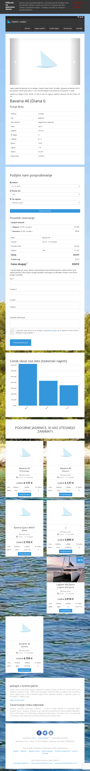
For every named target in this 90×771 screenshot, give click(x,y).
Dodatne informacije (17, 317)
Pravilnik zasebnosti (62, 751)
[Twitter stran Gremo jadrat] (45, 733)
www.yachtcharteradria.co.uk (66, 763)
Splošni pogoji (47, 751)
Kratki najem (54, 28)
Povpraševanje (24, 494)
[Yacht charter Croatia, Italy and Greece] (80, 17)
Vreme (74, 751)
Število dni (15, 191)
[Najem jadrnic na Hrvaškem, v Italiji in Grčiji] (78, 17)
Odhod (14, 182)
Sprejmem (78, 3)
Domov (27, 28)
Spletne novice (34, 751)
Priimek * (13, 289)
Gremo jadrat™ (43, 738)
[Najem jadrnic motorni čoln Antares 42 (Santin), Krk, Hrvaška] (24, 629)
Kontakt (79, 28)
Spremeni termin (45, 211)
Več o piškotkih (77, 6)
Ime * (12, 279)
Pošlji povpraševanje (20, 342)
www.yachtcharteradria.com (41, 763)
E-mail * (13, 300)
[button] (15, 61)
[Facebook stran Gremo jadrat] (39, 733)
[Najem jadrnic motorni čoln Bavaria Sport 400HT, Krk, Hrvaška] (24, 512)
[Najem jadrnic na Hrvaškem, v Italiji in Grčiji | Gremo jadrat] (20, 21)
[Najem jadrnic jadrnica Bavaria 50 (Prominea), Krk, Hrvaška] (24, 453)
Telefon (13, 307)
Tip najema (16, 199)
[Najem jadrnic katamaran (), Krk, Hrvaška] (66, 512)
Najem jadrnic (40, 28)
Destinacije (67, 28)
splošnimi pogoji (50, 330)
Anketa (15, 751)
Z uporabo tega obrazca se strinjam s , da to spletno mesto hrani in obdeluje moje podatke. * (46, 331)
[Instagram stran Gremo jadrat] (51, 733)
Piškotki (23, 751)
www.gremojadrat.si (21, 763)
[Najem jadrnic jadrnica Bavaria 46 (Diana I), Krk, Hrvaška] (66, 453)
